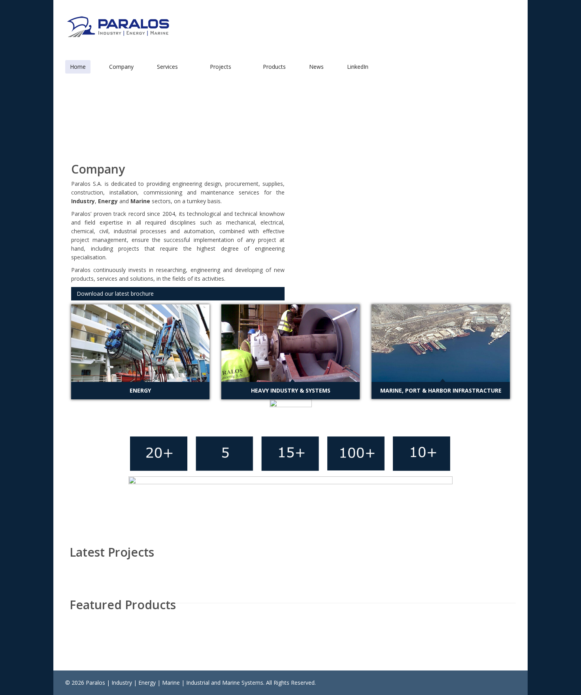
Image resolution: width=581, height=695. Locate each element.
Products (274, 66)
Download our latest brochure (115, 293)
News (316, 66)
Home (78, 66)
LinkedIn (357, 66)
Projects (221, 66)
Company (121, 66)
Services (168, 66)
